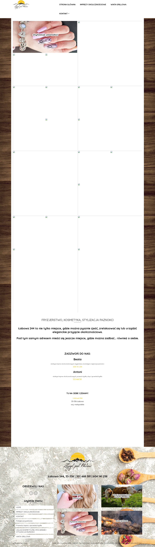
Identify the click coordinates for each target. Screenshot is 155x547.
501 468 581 (77, 379)
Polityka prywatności (24, 521)
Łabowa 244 (77, 398)
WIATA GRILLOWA (23, 536)
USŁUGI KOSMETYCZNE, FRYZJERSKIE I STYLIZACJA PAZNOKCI (31, 531)
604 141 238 (77, 367)
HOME (18, 507)
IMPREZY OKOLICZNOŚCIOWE (28, 512)
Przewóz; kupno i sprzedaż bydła (29, 525)
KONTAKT (20, 516)
